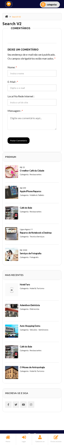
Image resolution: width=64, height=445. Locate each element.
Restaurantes (36, 174)
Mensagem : (15, 110)
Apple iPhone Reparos (30, 191)
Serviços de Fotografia (30, 253)
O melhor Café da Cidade (32, 170)
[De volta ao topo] (53, 425)
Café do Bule (26, 207)
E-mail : (13, 81)
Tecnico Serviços (37, 236)
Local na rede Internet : (21, 96)
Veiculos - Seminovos (39, 329)
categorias (52, 4)
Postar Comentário (18, 140)
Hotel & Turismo (37, 288)
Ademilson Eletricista (30, 305)
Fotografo (34, 257)
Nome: (12, 67)
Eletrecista (34, 309)
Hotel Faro (25, 284)
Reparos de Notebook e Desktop (36, 232)
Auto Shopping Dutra (30, 326)
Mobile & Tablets (37, 195)
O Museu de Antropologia (32, 367)
